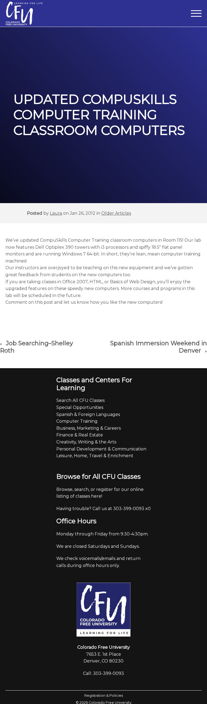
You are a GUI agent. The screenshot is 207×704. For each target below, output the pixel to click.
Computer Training (77, 421)
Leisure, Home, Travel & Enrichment (94, 455)
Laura (56, 213)
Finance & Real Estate (79, 435)
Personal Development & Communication (101, 449)
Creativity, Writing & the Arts (86, 442)
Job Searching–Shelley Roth (36, 347)
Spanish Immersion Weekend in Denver (158, 347)
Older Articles (116, 213)
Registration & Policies (103, 695)
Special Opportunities (79, 407)
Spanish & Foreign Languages (88, 414)
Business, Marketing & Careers (88, 428)
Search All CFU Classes (80, 400)
